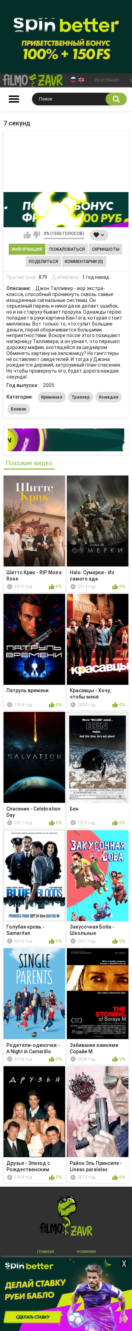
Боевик (19, 409)
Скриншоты (105, 249)
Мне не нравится (36, 234)
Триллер (80, 397)
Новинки (86, 1252)
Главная (45, 1252)
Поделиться (43, 261)
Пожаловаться (67, 249)
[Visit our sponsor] (66, 209)
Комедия (108, 397)
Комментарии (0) (84, 261)
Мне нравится (27, 234)
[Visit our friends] (66, 439)
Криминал (51, 397)
